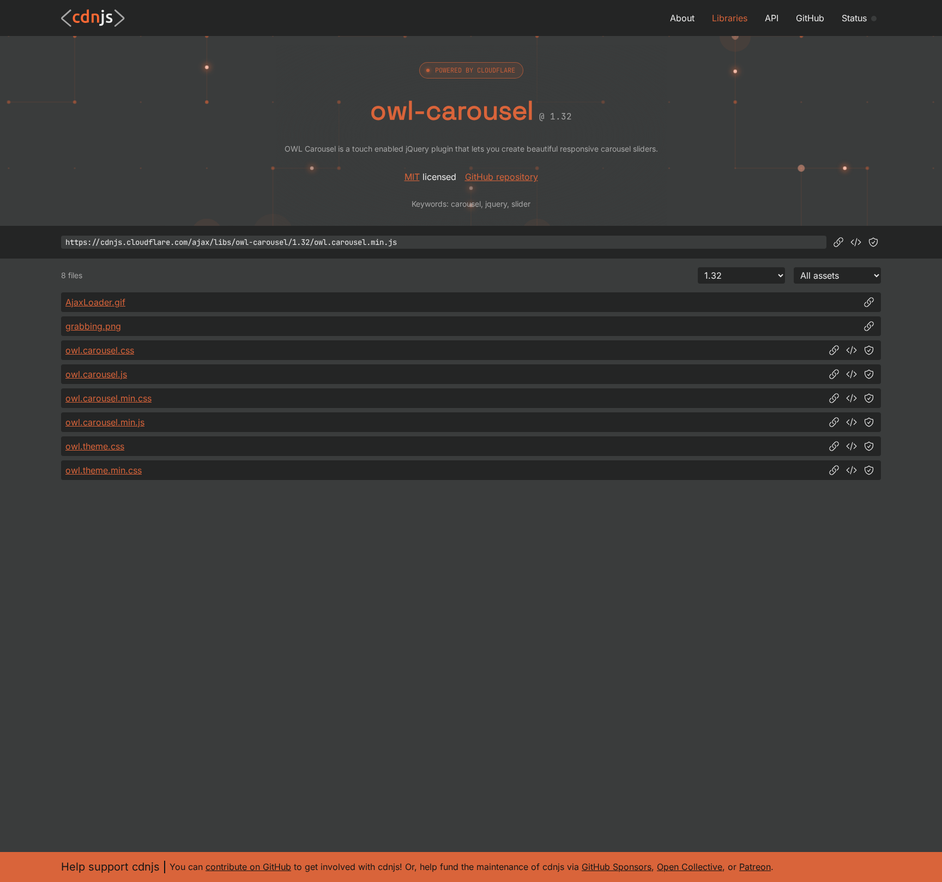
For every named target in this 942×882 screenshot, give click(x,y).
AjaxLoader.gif (95, 302)
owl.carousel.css (99, 350)
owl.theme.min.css (103, 470)
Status (854, 18)
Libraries (729, 18)
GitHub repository (501, 176)
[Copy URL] (838, 242)
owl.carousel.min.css (108, 398)
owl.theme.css (94, 446)
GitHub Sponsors (616, 866)
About (682, 18)
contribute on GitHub (248, 866)
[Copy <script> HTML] (855, 242)
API (771, 18)
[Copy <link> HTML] (851, 350)
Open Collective (689, 866)
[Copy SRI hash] (873, 242)
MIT (412, 176)
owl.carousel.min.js (104, 422)
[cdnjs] (93, 18)
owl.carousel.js (96, 374)
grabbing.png (93, 326)
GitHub (810, 18)
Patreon (755, 866)
